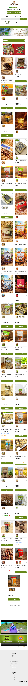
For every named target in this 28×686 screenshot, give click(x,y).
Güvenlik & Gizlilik (14, 663)
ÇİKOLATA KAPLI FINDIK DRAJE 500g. (21, 511)
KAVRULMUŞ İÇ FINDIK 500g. (20, 374)
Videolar (14, 677)
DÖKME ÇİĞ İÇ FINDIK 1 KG (6, 511)
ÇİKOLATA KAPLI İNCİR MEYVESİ (6, 271)
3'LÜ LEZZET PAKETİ (18, 74)
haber (18, 16)
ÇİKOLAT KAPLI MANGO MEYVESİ (20, 244)
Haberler (14, 675)
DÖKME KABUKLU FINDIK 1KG (6, 565)
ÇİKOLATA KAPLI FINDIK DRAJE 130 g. (8, 538)
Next (26, 71)
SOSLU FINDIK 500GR (18, 347)
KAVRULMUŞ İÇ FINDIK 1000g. (6, 374)
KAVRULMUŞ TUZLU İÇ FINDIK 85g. (7, 456)
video (14, 16)
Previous (1, 77)
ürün (12, 16)
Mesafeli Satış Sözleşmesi (14, 665)
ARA (23, 18)
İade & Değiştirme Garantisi (14, 661)
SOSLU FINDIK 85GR (4, 347)
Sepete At (21, 80)
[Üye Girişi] (10, 12)
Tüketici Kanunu (14, 667)
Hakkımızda (14, 673)
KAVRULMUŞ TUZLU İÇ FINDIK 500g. (21, 429)
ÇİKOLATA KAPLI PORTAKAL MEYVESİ (21, 271)
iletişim (21, 16)
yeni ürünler (9, 9)
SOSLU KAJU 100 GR (18, 135)
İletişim (14, 679)
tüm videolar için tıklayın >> (14, 623)
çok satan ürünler (17, 9)
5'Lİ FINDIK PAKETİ (4, 320)
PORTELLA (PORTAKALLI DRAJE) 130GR (8, 129)
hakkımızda (7, 16)
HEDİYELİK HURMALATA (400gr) (20, 160)
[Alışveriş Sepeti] (7, 22)
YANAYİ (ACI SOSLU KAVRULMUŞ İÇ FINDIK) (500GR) (10, 183)
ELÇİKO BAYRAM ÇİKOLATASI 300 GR (7, 80)
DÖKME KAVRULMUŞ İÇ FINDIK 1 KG (7, 429)
